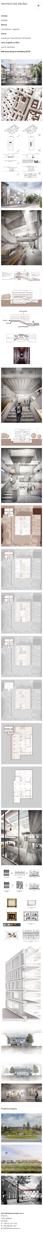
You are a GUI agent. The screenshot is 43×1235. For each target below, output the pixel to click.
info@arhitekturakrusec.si (11, 1228)
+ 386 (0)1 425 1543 (10, 1223)
